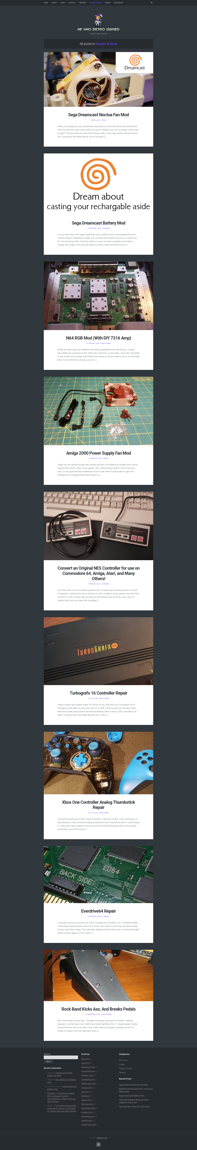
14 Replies (105, 584)
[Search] (151, 2)
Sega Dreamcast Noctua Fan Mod (98, 114)
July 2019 (85, 1092)
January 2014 (86, 1112)
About (54, 3)
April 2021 (85, 1063)
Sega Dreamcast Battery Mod (98, 223)
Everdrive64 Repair (98, 911)
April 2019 (85, 1096)
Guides (107, 3)
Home (46, 3)
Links (63, 3)
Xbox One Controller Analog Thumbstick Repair (98, 805)
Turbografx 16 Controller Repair (98, 693)
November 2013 (88, 1116)
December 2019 (88, 1079)
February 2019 (87, 1104)
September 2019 (88, 1083)
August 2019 (86, 1088)
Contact (72, 3)
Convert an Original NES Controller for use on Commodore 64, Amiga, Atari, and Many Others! (99, 573)
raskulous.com (102, 1138)
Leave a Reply (106, 343)
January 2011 (86, 1120)
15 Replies (106, 228)
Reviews (82, 3)
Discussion (118, 3)
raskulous (51, 1093)
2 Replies (105, 916)
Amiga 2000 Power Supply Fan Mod (98, 453)
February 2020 (87, 1075)
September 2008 (88, 1125)
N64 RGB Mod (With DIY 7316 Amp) (98, 338)
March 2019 (86, 1100)
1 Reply (103, 120)
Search (47, 1054)
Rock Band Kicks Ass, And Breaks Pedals (99, 1009)
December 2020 (88, 1067)
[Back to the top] (98, 1144)
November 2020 (88, 1071)
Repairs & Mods (95, 3)
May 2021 (85, 1059)
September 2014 (88, 1108)
